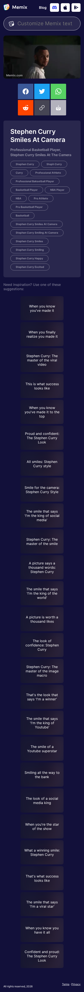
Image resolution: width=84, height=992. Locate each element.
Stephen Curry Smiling (30, 249)
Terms (65, 984)
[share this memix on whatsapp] (58, 91)
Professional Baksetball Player (35, 181)
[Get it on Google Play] (76, 7)
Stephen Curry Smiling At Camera (37, 232)
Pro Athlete (41, 198)
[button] (42, 107)
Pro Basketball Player (29, 207)
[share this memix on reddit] (25, 107)
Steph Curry (54, 164)
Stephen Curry (25, 164)
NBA (18, 198)
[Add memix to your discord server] (54, 7)
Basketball (22, 215)
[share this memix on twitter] (42, 91)
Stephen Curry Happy (29, 258)
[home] (15, 7)
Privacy (76, 984)
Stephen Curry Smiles (29, 241)
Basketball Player (27, 189)
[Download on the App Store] (65, 7)
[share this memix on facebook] (25, 91)
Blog (43, 7)
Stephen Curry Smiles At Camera (36, 224)
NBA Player (57, 189)
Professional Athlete (48, 172)
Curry (19, 172)
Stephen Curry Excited (30, 267)
